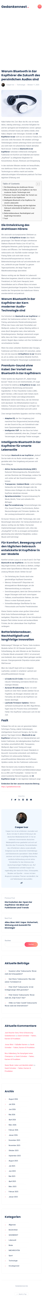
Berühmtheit (13, 1230)
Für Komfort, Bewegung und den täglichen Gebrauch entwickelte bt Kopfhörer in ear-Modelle (20, 208)
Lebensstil (12, 1240)
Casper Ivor (10, 85)
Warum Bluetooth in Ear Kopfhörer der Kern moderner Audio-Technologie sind (20, 191)
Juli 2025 (12, 1166)
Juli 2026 (12, 1104)
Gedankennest (15, 6)
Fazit (6, 218)
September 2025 (15, 1156)
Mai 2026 (12, 1115)
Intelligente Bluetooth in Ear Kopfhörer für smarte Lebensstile (19, 201)
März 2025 (12, 1187)
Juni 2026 (12, 1109)
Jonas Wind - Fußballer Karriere (16, 1045)
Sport (11, 1256)
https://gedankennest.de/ (11, 787)
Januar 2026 (13, 1135)
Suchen (8, 941)
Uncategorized (14, 1266)
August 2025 (13, 1161)
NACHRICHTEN (14, 1250)
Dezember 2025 (14, 1140)
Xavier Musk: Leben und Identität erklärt (19, 1065)
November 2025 (14, 1145)
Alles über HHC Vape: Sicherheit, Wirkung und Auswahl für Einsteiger (21, 925)
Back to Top (22, 1294)
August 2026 (13, 1099)
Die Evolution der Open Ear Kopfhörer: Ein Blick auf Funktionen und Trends (18, 905)
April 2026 (12, 1120)
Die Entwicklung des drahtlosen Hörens (19, 187)
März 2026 (12, 1125)
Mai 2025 (12, 1176)
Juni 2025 (12, 1171)
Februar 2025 (13, 1192)
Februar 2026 (13, 1130)
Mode (11, 1245)
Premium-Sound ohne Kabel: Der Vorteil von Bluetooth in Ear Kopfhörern (20, 196)
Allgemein (12, 1225)
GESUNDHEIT (13, 1235)
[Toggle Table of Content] (36, 184)
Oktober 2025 (13, 1150)
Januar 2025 (13, 1197)
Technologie (21, 85)
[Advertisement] (21, 41)
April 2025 (12, 1181)
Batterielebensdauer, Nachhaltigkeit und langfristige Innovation (19, 214)
